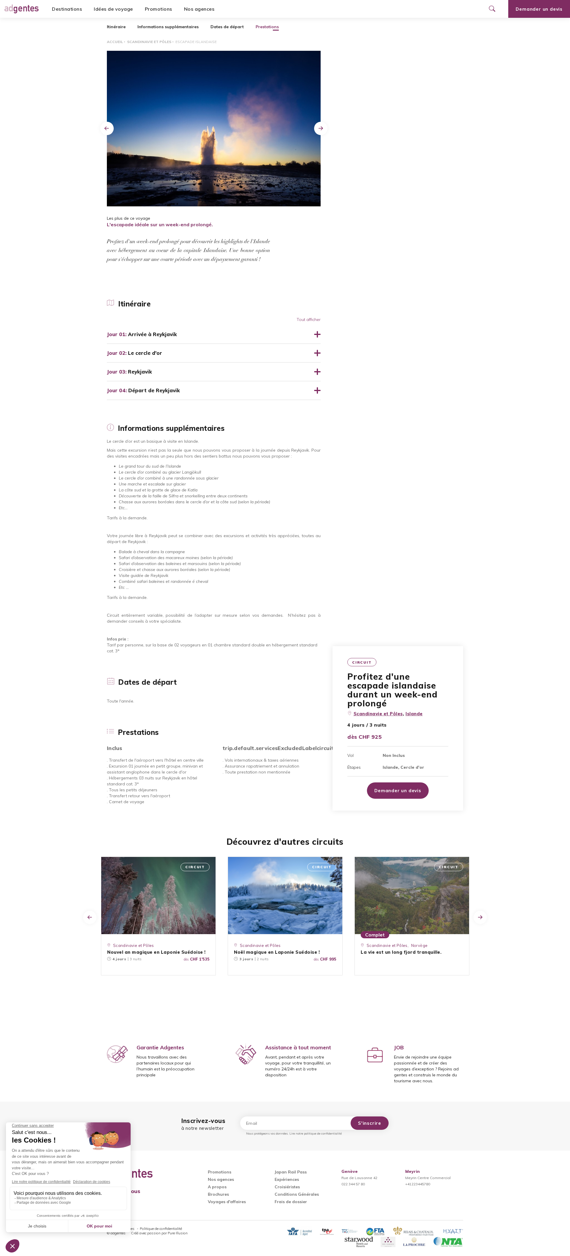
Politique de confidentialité (161, 1228)
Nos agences (199, 9)
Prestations (267, 26)
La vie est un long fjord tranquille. (401, 952)
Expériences (287, 1179)
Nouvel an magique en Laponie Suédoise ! (156, 952)
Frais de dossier (291, 1201)
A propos (217, 1186)
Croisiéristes (287, 1186)
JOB (399, 1047)
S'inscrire (369, 1123)
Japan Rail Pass (291, 1172)
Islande (414, 713)
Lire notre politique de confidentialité (315, 1133)
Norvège (419, 945)
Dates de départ (227, 26)
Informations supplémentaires (168, 26)
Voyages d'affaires (227, 1201)
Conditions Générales (297, 1194)
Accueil (115, 41)
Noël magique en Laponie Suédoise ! (277, 952)
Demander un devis (539, 9)
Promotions (158, 9)
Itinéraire (116, 26)
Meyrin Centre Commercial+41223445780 (428, 1177)
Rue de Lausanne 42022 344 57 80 (359, 1177)
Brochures (218, 1194)
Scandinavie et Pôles (149, 41)
